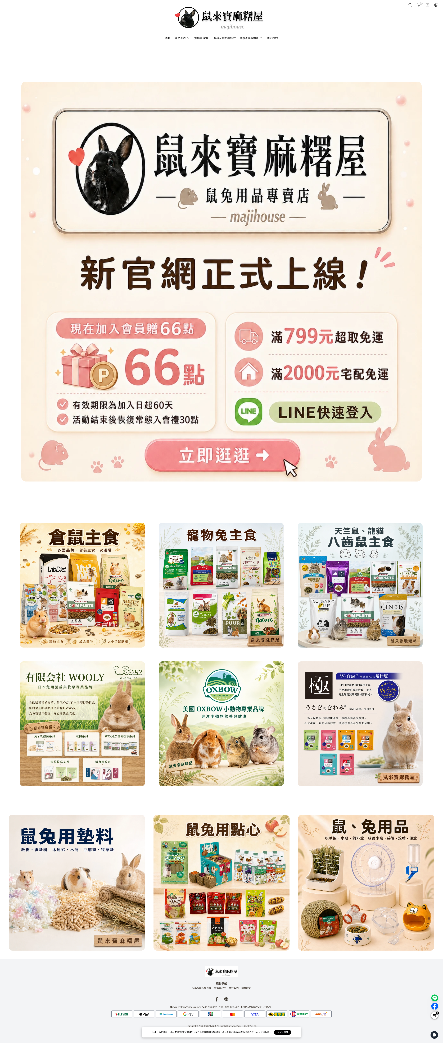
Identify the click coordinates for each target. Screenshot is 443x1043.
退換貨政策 (220, 988)
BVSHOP (252, 1026)
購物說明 (246, 988)
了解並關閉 (282, 1032)
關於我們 (234, 988)
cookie (171, 1032)
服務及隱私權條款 (201, 988)
